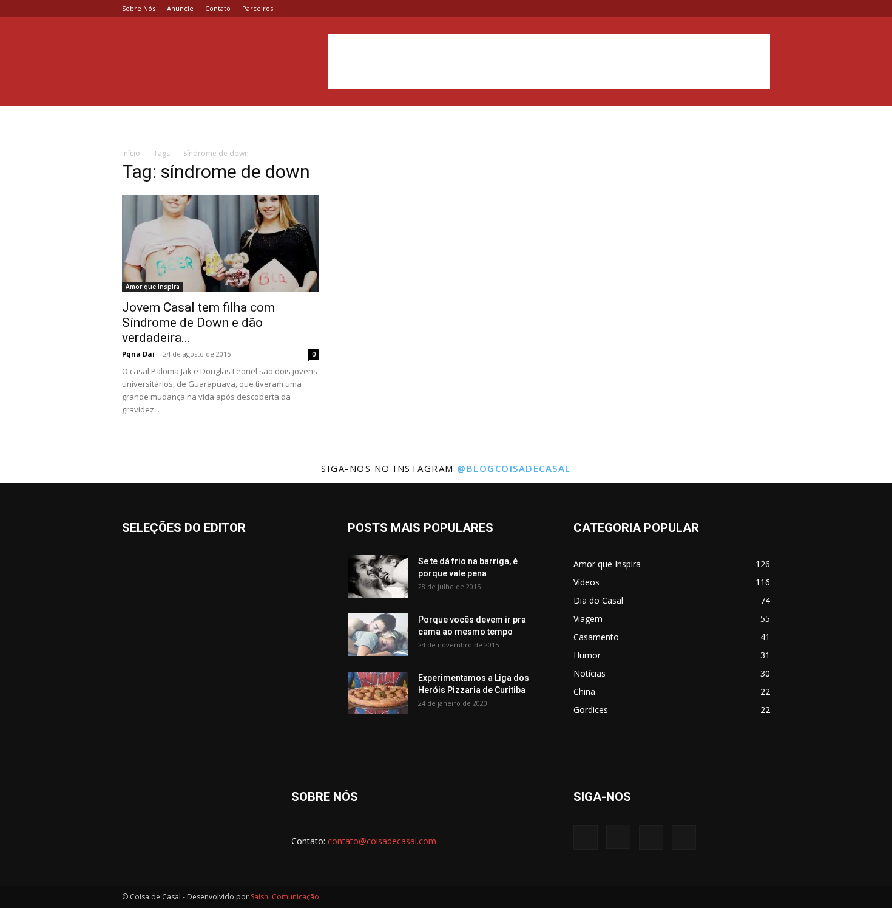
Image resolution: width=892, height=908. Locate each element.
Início (131, 153)
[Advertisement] (549, 61)
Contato (218, 8)
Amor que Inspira (153, 286)
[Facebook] (701, 8)
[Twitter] (741, 8)
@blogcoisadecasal (514, 468)
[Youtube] (761, 8)
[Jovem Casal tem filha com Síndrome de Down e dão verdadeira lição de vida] (220, 243)
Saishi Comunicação (285, 897)
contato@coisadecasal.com (382, 841)
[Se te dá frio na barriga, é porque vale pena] (378, 576)
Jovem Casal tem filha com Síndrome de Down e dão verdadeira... (198, 322)
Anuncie (180, 8)
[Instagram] (721, 8)
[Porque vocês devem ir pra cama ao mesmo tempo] (378, 634)
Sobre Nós (138, 8)
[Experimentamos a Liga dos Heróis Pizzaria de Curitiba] (378, 693)
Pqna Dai (138, 353)
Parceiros (257, 8)
